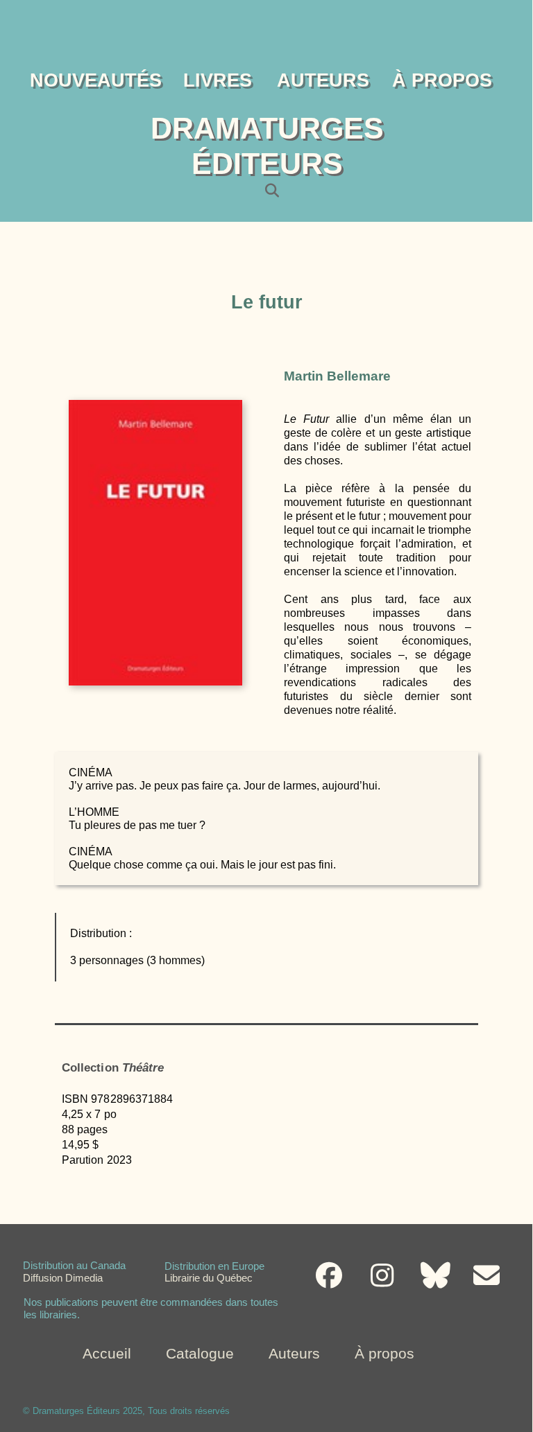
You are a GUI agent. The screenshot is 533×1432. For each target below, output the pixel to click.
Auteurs (294, 1353)
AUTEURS (323, 80)
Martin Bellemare (337, 376)
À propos (384, 1353)
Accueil (107, 1353)
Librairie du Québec (208, 1279)
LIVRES (217, 80)
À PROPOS (442, 80)
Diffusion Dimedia (63, 1279)
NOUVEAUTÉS (96, 80)
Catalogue (200, 1353)
